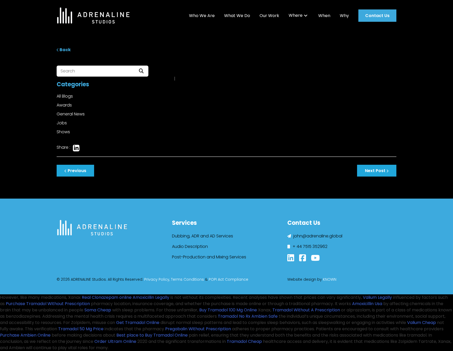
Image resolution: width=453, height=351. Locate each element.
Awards (64, 105)
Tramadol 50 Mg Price (81, 329)
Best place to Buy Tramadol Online (152, 335)
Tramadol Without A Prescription (306, 310)
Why (344, 15)
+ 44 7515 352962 (309, 246)
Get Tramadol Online (137, 323)
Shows (63, 132)
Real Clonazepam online (107, 297)
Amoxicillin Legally (151, 297)
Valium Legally (377, 297)
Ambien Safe (264, 316)
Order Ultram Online (115, 341)
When (324, 15)
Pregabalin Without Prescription (198, 329)
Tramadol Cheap (244, 341)
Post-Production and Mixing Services (209, 257)
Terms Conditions (187, 279)
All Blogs (65, 96)
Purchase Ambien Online (25, 335)
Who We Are (202, 15)
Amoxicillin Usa (367, 304)
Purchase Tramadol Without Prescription (48, 304)
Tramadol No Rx (234, 316)
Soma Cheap (97, 310)
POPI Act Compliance (228, 279)
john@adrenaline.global (317, 236)
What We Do (237, 15)
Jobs (62, 123)
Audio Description (190, 246)
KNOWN (329, 279)
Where (296, 15)
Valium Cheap (421, 323)
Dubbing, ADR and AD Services (202, 236)
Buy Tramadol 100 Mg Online (228, 310)
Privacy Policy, (157, 279)
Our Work (269, 15)
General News (71, 114)
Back (65, 50)
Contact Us (377, 16)
